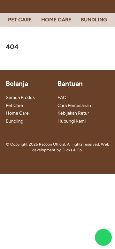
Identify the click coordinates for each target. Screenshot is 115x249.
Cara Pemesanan (74, 105)
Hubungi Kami (71, 121)
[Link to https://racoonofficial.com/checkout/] (106, 6)
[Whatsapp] (67, 162)
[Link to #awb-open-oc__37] (19, 6)
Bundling (14, 121)
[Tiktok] (57, 162)
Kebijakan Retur (73, 113)
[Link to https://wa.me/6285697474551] (103, 237)
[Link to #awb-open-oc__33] (8, 6)
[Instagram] (47, 162)
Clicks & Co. (72, 150)
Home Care (17, 113)
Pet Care (14, 105)
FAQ (61, 97)
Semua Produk (20, 97)
